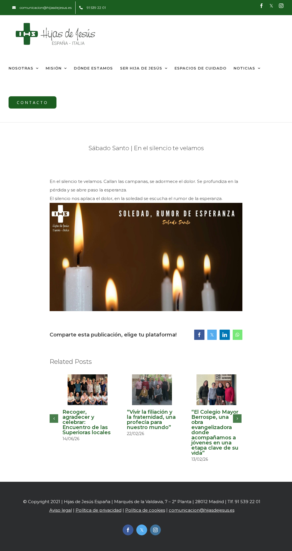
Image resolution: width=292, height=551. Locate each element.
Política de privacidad (98, 510)
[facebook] (128, 530)
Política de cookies (145, 510)
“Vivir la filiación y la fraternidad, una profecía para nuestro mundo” (151, 419)
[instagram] (155, 530)
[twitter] (141, 530)
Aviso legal (60, 510)
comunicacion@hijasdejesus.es (201, 510)
